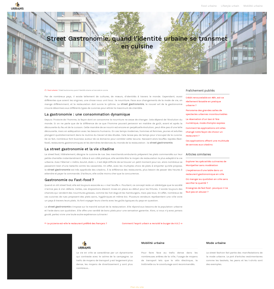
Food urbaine (209, 5)
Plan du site (137, 287)
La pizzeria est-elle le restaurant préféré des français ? (77, 223)
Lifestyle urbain (230, 5)
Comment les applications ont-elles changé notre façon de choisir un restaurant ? (205, 132)
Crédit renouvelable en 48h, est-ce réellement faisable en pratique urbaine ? (205, 101)
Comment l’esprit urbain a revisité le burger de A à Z (151, 223)
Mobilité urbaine (253, 5)
